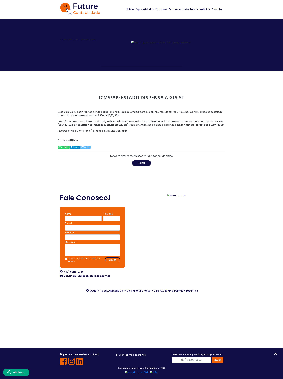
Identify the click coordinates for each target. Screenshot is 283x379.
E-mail (68, 223)
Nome (68, 213)
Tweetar (86, 147)
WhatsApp (64, 147)
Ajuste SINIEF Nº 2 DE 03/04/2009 (204, 125)
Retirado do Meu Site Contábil (109, 130)
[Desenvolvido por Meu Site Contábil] (136, 372)
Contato (217, 9)
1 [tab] (139, 63)
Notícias (205, 9)
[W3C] (154, 372)
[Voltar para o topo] (275, 354)
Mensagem (71, 241)
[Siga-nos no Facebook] (63, 363)
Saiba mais (171, 57)
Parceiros (161, 9)
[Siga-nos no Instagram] (71, 363)
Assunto (69, 232)
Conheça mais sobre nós (132, 354)
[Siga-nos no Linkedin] (79, 363)
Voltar (141, 163)
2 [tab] (143, 63)
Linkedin (75, 147)
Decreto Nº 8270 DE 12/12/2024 (102, 115)
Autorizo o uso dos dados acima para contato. (84, 259)
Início (130, 9)
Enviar (112, 259)
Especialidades (144, 9)
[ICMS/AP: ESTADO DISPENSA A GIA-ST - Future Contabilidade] (80, 8)
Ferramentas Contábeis (183, 9)
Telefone (108, 213)
